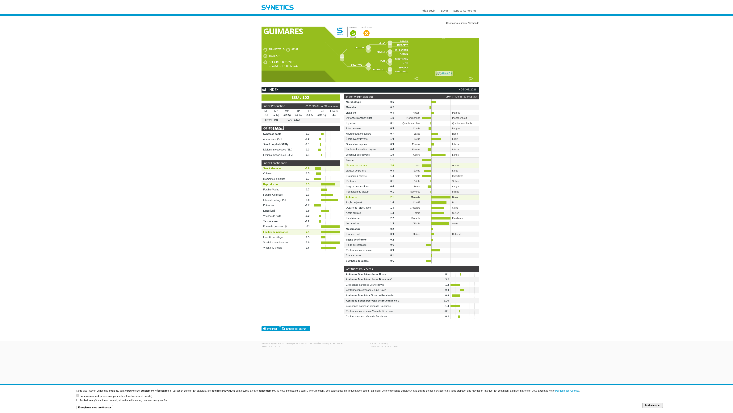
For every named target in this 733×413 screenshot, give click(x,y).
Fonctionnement (89, 395)
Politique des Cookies (567, 390)
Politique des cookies (333, 343)
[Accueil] (278, 7)
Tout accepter (652, 405)
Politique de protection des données (304, 343)
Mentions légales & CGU (273, 343)
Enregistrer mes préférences (94, 407)
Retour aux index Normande (462, 23)
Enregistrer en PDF (296, 328)
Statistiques (87, 400)
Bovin (444, 10)
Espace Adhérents (464, 10)
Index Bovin (428, 10)
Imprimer (272, 328)
